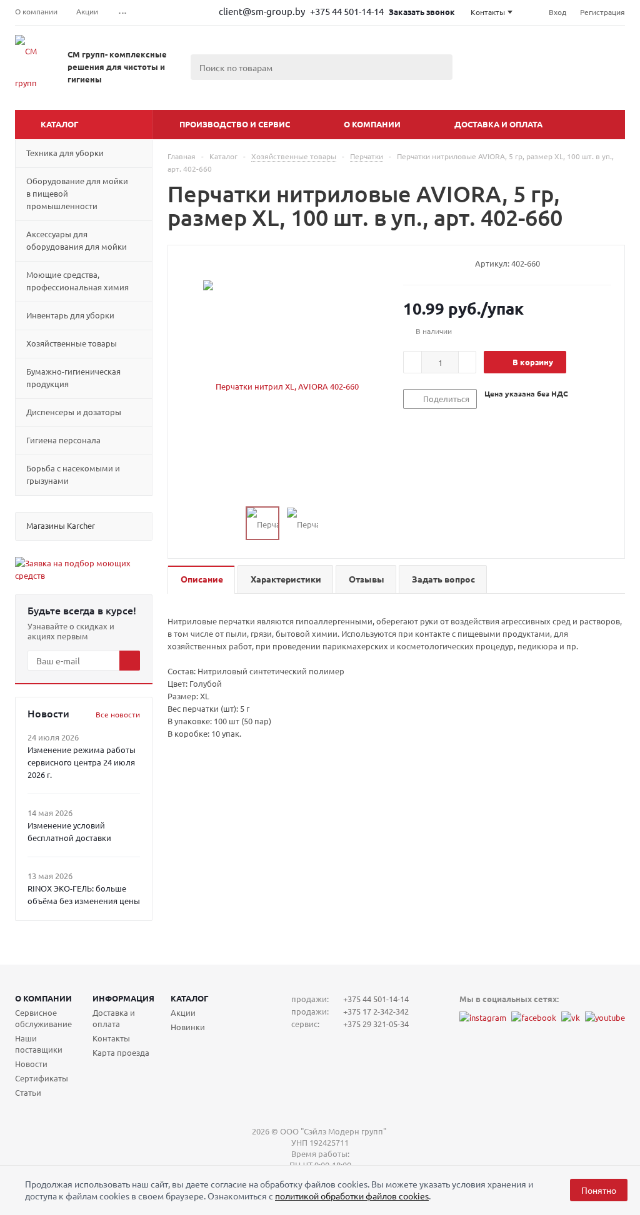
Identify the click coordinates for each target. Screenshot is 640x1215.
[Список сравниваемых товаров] (487, 81)
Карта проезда (120, 1052)
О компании (372, 124)
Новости (31, 1063)
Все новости (118, 714)
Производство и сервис (234, 124)
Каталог (60, 124)
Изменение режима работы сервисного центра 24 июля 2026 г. (82, 762)
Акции (183, 1012)
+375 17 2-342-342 (376, 1011)
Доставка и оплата (498, 124)
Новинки (188, 1026)
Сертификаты (41, 1078)
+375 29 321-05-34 (376, 1023)
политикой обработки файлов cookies (352, 1195)
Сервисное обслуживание (43, 1018)
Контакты (111, 1038)
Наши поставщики (38, 1044)
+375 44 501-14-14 (348, 11)
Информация (123, 998)
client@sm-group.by (262, 11)
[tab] (201, 579)
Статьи (28, 1092)
